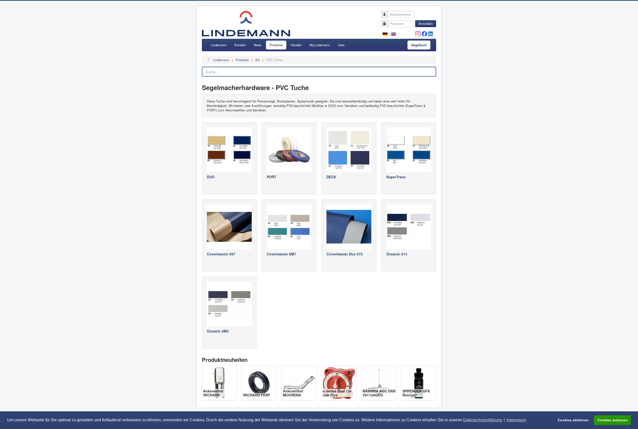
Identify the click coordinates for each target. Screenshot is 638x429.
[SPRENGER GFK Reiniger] (418, 382)
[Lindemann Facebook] (424, 33)
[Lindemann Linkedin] (431, 33)
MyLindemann (320, 45)
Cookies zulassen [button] (612, 420)
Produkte (276, 45)
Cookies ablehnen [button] (573, 420)
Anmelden (425, 23)
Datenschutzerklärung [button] (482, 420)
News (258, 45)
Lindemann (219, 45)
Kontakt (240, 45)
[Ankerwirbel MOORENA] (299, 382)
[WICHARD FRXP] (259, 382)
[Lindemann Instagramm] (418, 33)
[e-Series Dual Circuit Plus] (339, 382)
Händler (296, 45)
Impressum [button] (516, 420)
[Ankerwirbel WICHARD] (219, 382)
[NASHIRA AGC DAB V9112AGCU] (379, 382)
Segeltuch (419, 45)
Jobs (341, 45)
